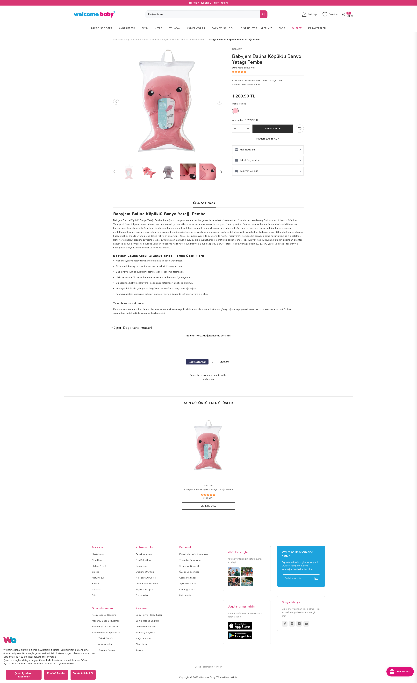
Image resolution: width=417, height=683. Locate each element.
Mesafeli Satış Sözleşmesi (106, 620)
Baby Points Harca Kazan (149, 614)
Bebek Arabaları (144, 554)
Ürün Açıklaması (204, 203)
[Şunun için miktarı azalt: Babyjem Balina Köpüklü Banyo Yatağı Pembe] (234, 129)
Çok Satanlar (197, 362)
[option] (168, 101)
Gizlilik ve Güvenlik (189, 566)
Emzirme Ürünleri (145, 571)
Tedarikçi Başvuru (145, 632)
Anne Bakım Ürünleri (147, 583)
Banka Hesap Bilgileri (147, 620)
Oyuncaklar (142, 595)
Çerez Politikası (187, 577)
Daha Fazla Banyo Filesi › (244, 67)
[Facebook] (285, 624)
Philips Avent (99, 566)
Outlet (224, 362)
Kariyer (139, 650)
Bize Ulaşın (142, 644)
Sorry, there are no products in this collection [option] (208, 377)
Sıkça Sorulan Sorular (104, 650)
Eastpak (96, 589)
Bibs (94, 595)
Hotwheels (98, 577)
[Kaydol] (316, 578)
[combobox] (202, 14)
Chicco (95, 571)
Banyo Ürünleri (180, 39)
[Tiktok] (299, 624)
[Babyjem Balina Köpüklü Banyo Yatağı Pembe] (208, 445)
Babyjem (237, 49)
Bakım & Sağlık (160, 39)
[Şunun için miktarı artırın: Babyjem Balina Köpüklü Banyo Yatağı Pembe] (247, 129)
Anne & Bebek (141, 39)
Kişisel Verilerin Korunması (193, 554)
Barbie (95, 583)
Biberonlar (141, 566)
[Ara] (206, 14)
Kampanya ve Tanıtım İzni (105, 626)
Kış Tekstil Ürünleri (146, 577)
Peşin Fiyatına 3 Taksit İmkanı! (210, 2)
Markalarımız (98, 554)
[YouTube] (306, 624)
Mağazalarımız (143, 638)
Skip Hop (97, 560)
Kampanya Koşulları (102, 644)
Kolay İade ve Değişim (104, 614)
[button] (116, 101)
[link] (300, 129)
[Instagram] (292, 624)
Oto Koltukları (143, 560)
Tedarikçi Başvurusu (190, 560)
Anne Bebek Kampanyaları (106, 632)
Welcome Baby (121, 39)
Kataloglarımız (186, 589)
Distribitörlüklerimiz (146, 626)
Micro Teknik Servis (102, 638)
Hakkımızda (185, 595)
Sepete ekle (273, 128)
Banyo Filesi (198, 39)
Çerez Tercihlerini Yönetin (208, 666)
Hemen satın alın (267, 138)
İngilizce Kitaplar (144, 589)
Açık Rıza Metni (187, 583)
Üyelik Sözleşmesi (189, 571)
